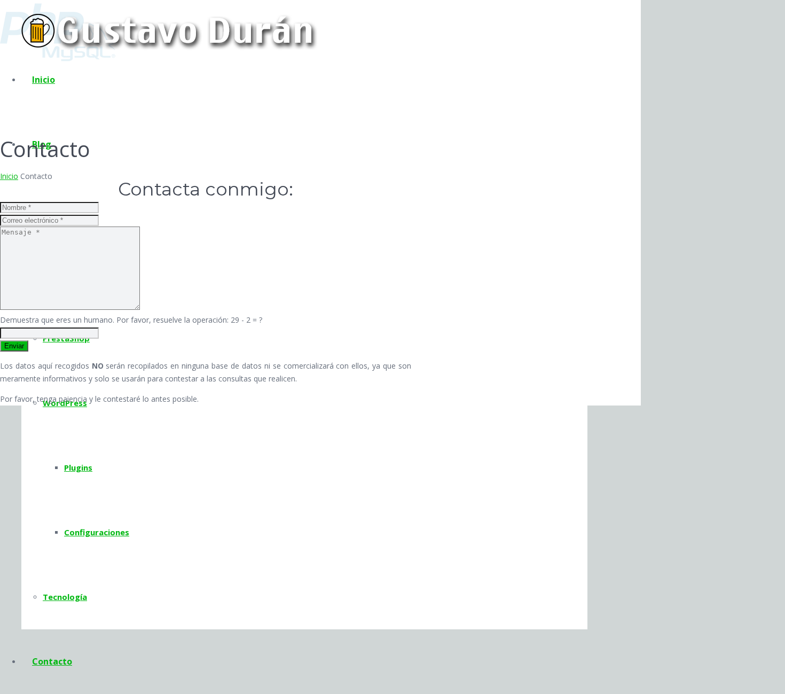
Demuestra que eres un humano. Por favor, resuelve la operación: (131, 320)
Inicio (9, 176)
